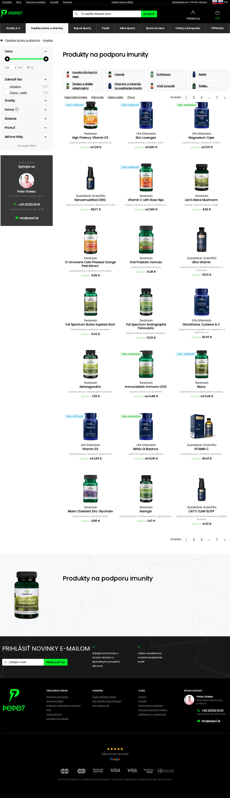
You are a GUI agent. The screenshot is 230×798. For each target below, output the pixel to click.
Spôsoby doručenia (57, 696)
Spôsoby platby (55, 701)
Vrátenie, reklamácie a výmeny (63, 705)
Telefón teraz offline (122, 2)
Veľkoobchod (54, 714)
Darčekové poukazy (57, 718)
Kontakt (54, 2)
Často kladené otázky (104, 696)
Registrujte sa (179, 2)
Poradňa (7, 2)
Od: (7, 67)
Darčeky (67, 2)
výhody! (203, 2)
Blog (19, 2)
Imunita (48, 40)
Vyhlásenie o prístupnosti (152, 714)
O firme (142, 696)
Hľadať (149, 14)
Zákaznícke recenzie (115, 754)
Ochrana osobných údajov (153, 710)
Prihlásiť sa (55, 662)
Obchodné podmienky (150, 705)
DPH (48, 710)
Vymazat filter (26, 146)
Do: (20, 67)
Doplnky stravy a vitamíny (22, 40)
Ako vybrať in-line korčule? (107, 701)
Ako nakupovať (100, 705)
